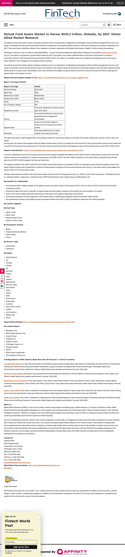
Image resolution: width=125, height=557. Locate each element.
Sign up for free (21, 547)
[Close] (38, 514)
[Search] (104, 25)
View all (120, 3)
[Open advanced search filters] (109, 25)
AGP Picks (6, 3)
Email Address (11, 538)
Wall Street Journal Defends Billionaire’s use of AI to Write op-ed (91, 3)
